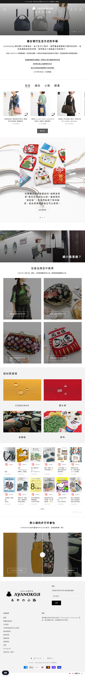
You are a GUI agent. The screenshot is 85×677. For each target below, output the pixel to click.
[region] (42, 19)
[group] (42, 246)
